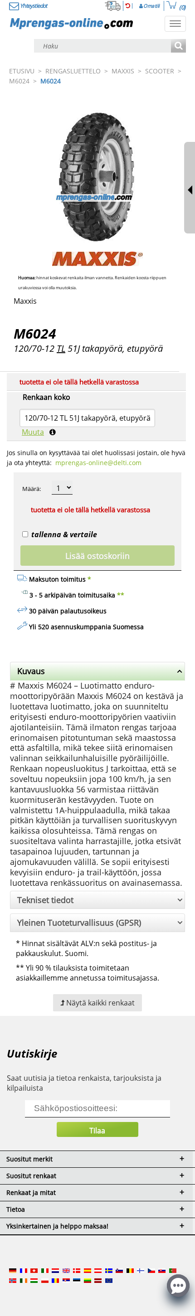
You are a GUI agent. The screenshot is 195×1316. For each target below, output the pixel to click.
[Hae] (178, 46)
